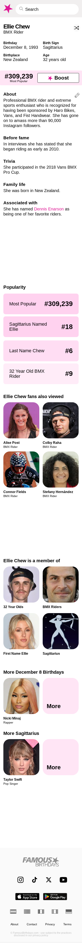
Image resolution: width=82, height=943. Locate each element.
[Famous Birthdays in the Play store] (55, 896)
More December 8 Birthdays (33, 672)
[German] (69, 911)
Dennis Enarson (49, 209)
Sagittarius (53, 47)
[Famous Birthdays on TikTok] (32, 880)
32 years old (54, 59)
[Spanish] (13, 911)
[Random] (76, 28)
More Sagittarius (21, 733)
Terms (67, 924)
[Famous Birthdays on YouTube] (62, 880)
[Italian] (55, 911)
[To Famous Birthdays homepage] (7, 9)
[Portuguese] (27, 911)
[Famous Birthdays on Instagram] (18, 880)
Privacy (50, 924)
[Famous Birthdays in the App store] (27, 896)
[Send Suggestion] (77, 96)
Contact (32, 924)
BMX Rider (13, 32)
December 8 (14, 47)
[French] (41, 911)
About (14, 924)
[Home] (41, 862)
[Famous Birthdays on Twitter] (46, 880)
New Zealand (15, 59)
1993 (33, 47)
